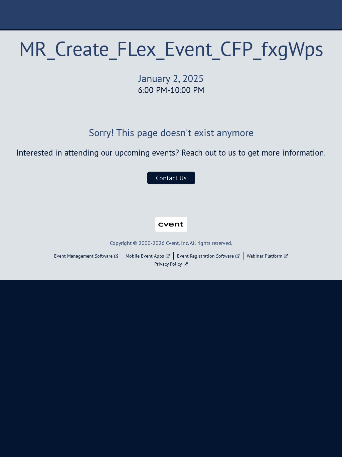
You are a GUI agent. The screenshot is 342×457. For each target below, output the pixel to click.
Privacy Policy (168, 264)
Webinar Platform (264, 256)
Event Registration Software (205, 256)
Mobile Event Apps (145, 256)
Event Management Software (83, 256)
